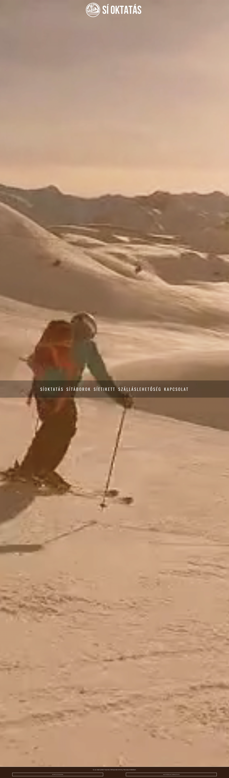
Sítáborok (78, 389)
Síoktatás (52, 389)
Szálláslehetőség (139, 389)
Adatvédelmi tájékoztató (171, 774)
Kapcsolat (176, 389)
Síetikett (105, 389)
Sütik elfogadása (57, 774)
